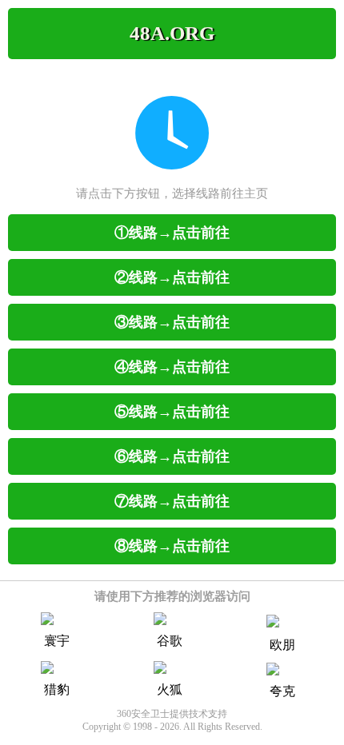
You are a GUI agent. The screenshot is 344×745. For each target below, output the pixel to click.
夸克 (282, 691)
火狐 (169, 689)
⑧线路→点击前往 (172, 546)
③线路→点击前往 (172, 322)
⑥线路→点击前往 (172, 456)
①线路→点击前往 (172, 233)
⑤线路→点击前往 (172, 412)
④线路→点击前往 (172, 367)
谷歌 (169, 640)
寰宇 (57, 640)
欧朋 (282, 644)
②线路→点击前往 (172, 277)
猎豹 (57, 689)
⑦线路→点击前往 (172, 501)
